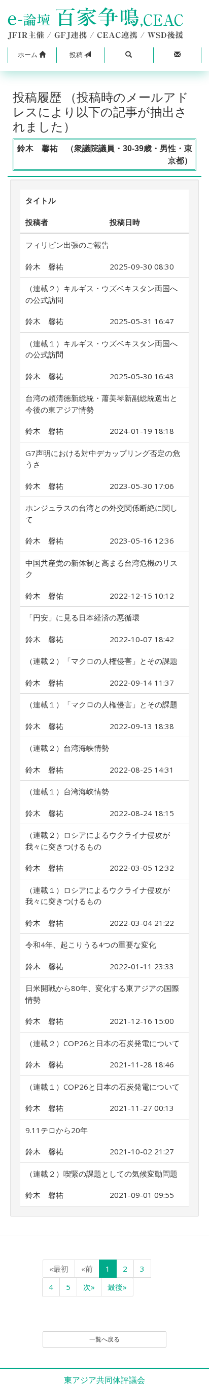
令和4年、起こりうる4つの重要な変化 (90, 944)
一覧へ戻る (104, 1339)
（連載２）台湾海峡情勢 (67, 748)
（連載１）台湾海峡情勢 (67, 791)
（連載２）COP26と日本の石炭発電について (102, 1043)
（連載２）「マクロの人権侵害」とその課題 (101, 661)
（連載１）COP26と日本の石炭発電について (102, 1087)
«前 (87, 1269)
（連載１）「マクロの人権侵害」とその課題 (101, 704)
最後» (117, 1287)
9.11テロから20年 (56, 1130)
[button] (32, 55)
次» (89, 1287)
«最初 (58, 1269)
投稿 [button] (76, 54)
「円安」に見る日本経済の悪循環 (82, 617)
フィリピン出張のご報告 (67, 245)
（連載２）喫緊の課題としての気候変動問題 (101, 1174)
